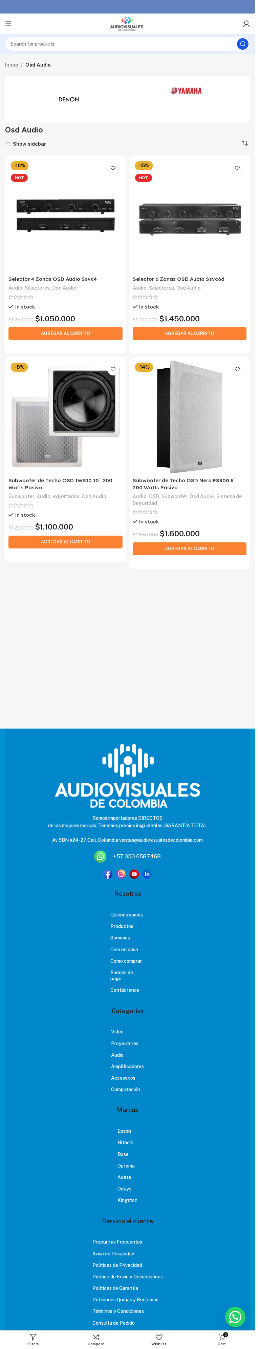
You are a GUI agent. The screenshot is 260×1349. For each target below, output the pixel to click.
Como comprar (126, 961)
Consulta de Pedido (113, 1323)
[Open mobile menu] (8, 23)
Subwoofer (21, 496)
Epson (124, 1131)
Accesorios (123, 1078)
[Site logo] (127, 24)
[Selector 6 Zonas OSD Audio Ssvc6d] (190, 216)
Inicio (11, 65)
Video (117, 1031)
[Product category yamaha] (186, 90)
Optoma (126, 1166)
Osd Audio (64, 288)
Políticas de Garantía (115, 1288)
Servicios (120, 937)
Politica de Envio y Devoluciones (127, 1276)
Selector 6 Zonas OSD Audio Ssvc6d (178, 279)
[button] (235, 1317)
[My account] (246, 23)
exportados (66, 496)
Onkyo (124, 1189)
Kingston (127, 1200)
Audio (15, 288)
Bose (123, 1154)
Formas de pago (121, 975)
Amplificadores (127, 1066)
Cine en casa (124, 949)
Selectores (37, 288)
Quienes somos (126, 914)
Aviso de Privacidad (113, 1253)
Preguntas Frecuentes (117, 1242)
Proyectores (124, 1043)
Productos (121, 926)
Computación (125, 1089)
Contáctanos (124, 990)
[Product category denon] (69, 99)
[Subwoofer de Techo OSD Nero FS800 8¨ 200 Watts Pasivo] (190, 417)
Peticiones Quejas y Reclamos (125, 1299)
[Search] (242, 44)
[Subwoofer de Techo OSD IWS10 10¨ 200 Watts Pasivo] (65, 417)
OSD (154, 496)
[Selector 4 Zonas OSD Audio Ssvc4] (65, 216)
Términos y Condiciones (118, 1311)
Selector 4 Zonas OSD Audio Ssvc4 (52, 279)
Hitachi (125, 1142)
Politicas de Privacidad (117, 1265)
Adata (124, 1177)
